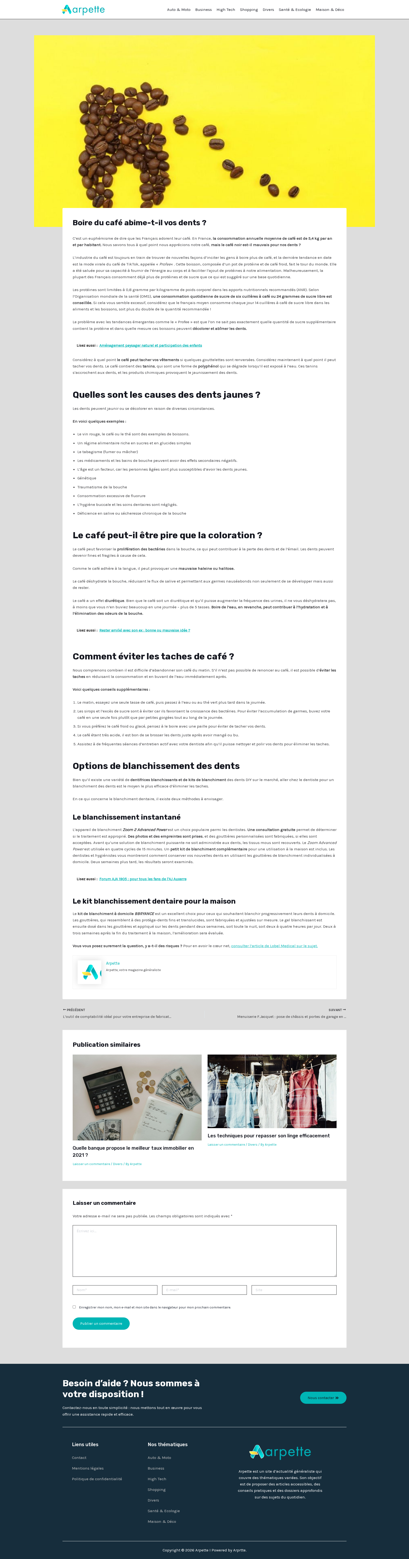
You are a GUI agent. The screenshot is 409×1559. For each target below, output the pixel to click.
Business (203, 9)
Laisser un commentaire (91, 1164)
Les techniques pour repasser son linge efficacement (269, 1136)
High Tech (226, 9)
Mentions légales (88, 1468)
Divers (268, 9)
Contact (79, 1457)
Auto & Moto (179, 9)
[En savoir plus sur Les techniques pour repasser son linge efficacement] (272, 1091)
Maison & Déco (330, 9)
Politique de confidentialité (97, 1478)
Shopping (249, 9)
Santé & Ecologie (295, 9)
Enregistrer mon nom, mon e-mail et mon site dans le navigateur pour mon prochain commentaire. (155, 1307)
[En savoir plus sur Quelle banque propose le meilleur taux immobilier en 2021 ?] (137, 1097)
